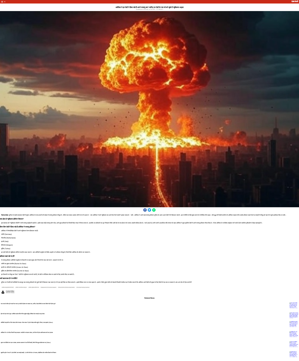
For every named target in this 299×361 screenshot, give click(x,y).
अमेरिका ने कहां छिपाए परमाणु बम (21, 287)
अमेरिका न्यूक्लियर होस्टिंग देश (34, 287)
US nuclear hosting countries (83, 287)
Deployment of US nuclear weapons (48, 287)
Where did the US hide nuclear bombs (66, 287)
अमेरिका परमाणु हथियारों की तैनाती (7, 287)
